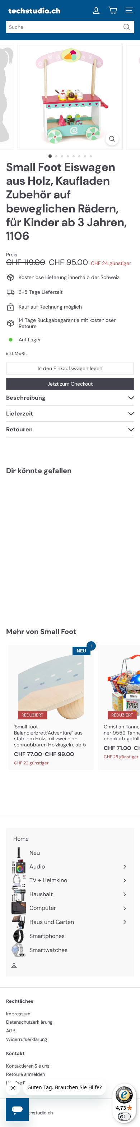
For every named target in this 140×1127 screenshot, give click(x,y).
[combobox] (70, 27)
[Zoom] (111, 138)
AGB (10, 1031)
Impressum (18, 1014)
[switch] (124, 1117)
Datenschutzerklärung (29, 1022)
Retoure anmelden (25, 1074)
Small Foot (58, 631)
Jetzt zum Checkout (70, 384)
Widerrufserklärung (26, 1039)
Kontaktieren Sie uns (28, 1066)
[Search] (127, 27)
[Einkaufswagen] (112, 10)
